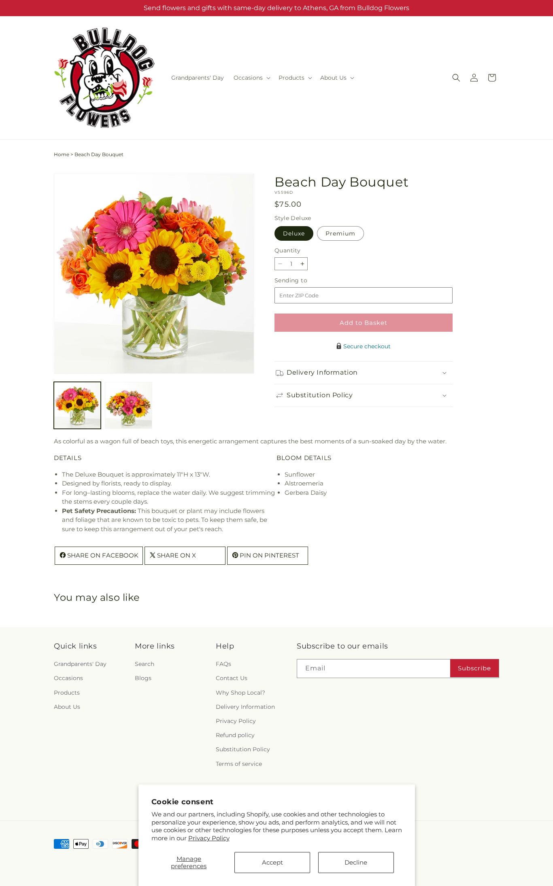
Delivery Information (245, 706)
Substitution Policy (243, 749)
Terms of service (239, 763)
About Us (67, 706)
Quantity (287, 250)
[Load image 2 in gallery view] (128, 405)
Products (67, 692)
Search (144, 664)
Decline (356, 862)
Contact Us (231, 678)
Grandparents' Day (80, 664)
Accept (272, 862)
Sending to (303, 280)
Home (61, 154)
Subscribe (474, 668)
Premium (340, 233)
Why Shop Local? (240, 692)
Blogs (143, 678)
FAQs (223, 664)
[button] (251, 77)
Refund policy (235, 735)
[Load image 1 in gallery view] (77, 405)
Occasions (68, 678)
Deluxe (294, 233)
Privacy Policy (209, 838)
